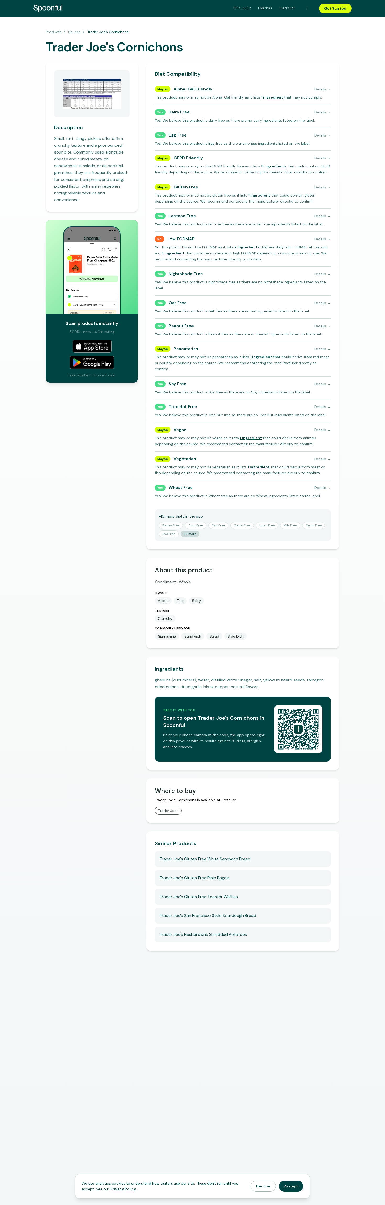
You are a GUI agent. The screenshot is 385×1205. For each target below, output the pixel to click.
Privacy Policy (123, 1189)
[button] (272, 97)
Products (54, 32)
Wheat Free (181, 487)
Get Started (335, 8)
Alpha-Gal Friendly (193, 89)
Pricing (265, 8)
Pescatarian (186, 348)
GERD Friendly (188, 158)
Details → (322, 89)
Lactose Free (182, 216)
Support (287, 8)
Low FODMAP (181, 239)
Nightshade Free (186, 273)
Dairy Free (179, 112)
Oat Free (178, 303)
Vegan (180, 429)
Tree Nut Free (183, 406)
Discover (242, 8)
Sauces (74, 32)
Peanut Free (181, 326)
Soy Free (177, 384)
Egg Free (178, 135)
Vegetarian (185, 459)
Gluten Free (186, 187)
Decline (263, 1186)
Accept (291, 1186)
